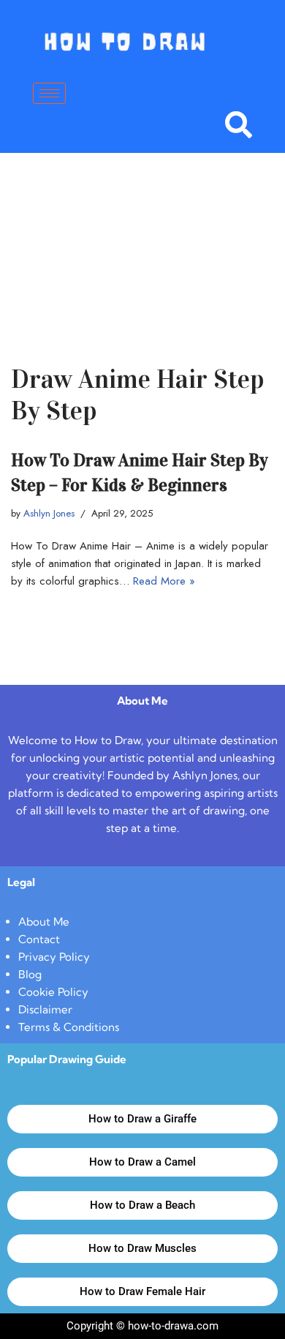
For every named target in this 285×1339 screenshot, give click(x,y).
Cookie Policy (53, 992)
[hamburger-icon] (49, 93)
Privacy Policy (54, 957)
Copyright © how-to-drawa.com (142, 1325)
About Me (43, 922)
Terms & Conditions (68, 1027)
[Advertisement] (142, 236)
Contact (39, 939)
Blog (30, 974)
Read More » (164, 581)
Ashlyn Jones (49, 513)
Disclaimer (45, 1009)
